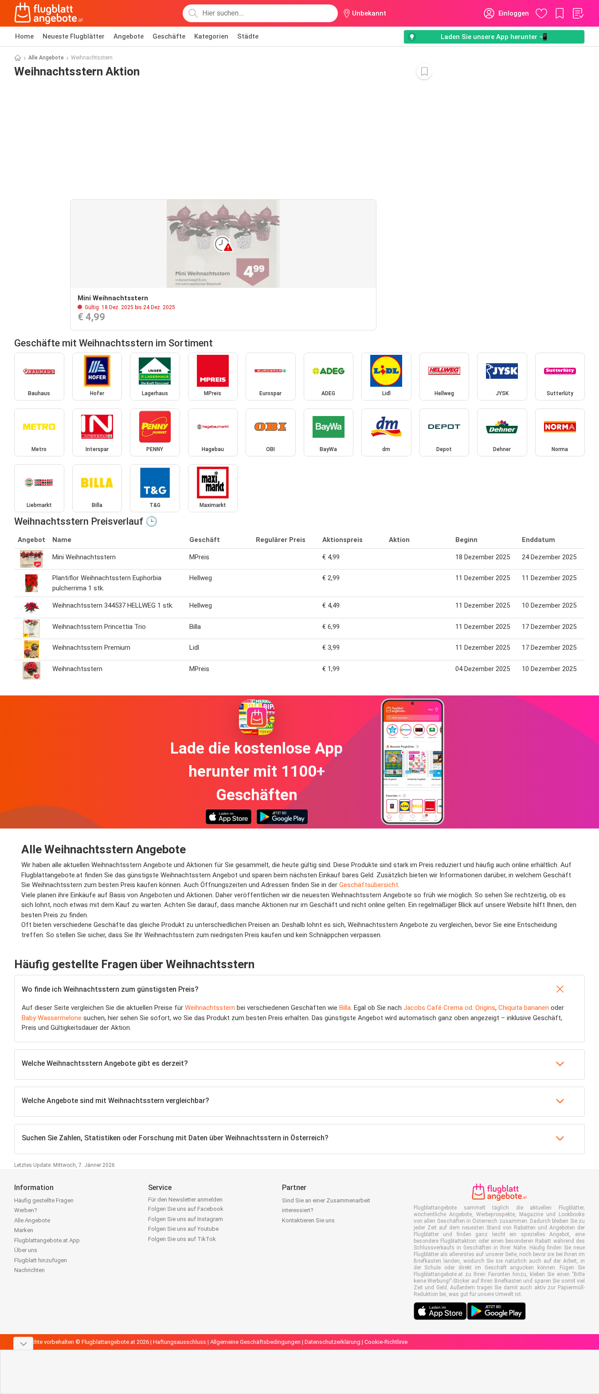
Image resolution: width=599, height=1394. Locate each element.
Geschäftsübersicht (368, 885)
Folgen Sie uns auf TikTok (182, 1239)
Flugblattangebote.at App (47, 1240)
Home (24, 36)
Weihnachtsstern (210, 1008)
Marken (23, 1230)
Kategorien (211, 36)
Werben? (25, 1210)
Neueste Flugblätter (74, 36)
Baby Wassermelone (52, 1018)
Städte (247, 36)
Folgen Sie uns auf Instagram (185, 1219)
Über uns (25, 1250)
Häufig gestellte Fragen (44, 1200)
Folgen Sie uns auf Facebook (185, 1209)
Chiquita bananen (523, 1008)
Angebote (129, 36)
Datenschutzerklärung (332, 1342)
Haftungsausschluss (179, 1342)
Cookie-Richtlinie (385, 1342)
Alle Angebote (46, 58)
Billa (345, 1008)
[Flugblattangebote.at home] (48, 13)
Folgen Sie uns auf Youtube (183, 1228)
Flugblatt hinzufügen (40, 1260)
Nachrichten (29, 1270)
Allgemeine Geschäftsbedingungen (255, 1342)
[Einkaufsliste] (578, 13)
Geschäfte (169, 36)
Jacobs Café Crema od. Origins (449, 1008)
